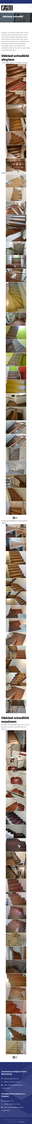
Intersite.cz (22, 1122)
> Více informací (5, 1088)
